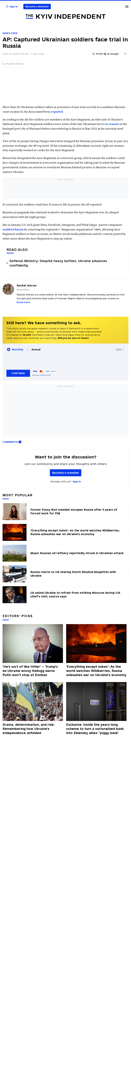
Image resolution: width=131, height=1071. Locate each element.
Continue (18, 373)
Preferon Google (107, 54)
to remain (112, 124)
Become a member (65, 472)
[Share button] (125, 54)
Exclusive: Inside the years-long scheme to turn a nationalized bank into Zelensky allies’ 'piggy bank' (95, 729)
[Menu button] (126, 6)
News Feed (10, 33)
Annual (35, 349)
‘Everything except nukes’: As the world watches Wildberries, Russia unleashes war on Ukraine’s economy (96, 671)
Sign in (77, 481)
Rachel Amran (15, 63)
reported (57, 111)
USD (118, 349)
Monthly (17, 349)
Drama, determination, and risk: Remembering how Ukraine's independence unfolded (28, 729)
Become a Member (37, 6)
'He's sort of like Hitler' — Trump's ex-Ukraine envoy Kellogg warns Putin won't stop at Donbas (30, 671)
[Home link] (65, 16)
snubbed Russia (13, 229)
